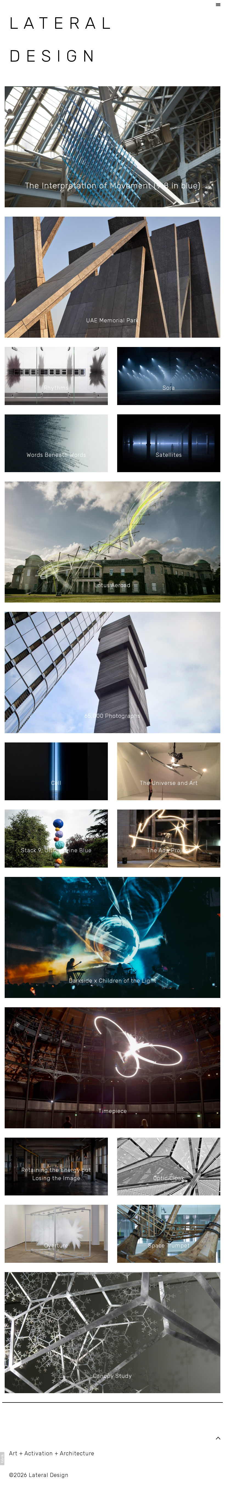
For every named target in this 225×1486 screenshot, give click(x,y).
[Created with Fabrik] (2, 1458)
